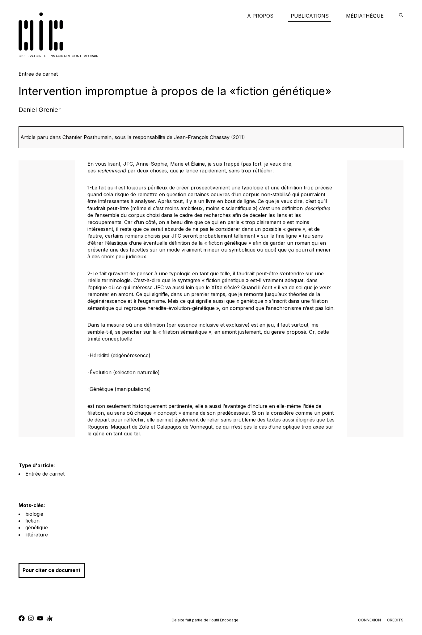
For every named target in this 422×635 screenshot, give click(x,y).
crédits (395, 620)
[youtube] (40, 619)
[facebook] (22, 619)
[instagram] (31, 619)
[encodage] (401, 15)
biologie (34, 514)
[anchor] (49, 619)
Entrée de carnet (45, 474)
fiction (32, 521)
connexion (369, 620)
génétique (36, 527)
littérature (36, 534)
